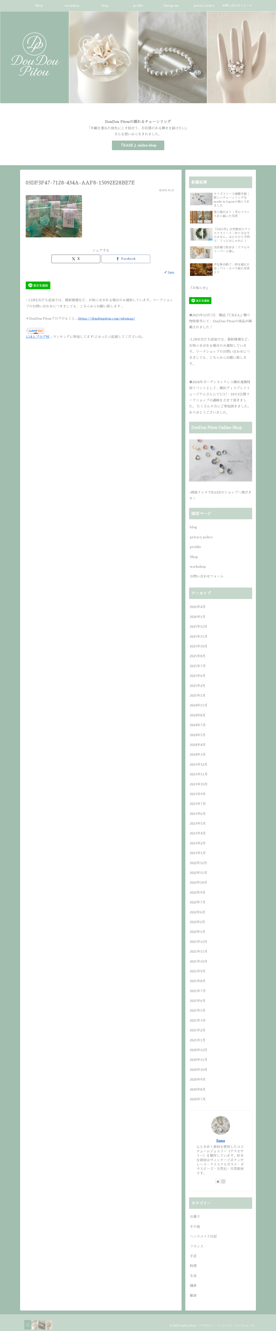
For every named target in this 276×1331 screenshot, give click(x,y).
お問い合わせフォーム (207, 576)
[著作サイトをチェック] (218, 1181)
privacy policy (201, 537)
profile (195, 547)
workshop (198, 566)
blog (193, 527)
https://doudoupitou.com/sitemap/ (106, 318)
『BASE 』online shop (138, 145)
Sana (220, 1140)
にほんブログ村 (37, 336)
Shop (194, 557)
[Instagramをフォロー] (223, 1181)
